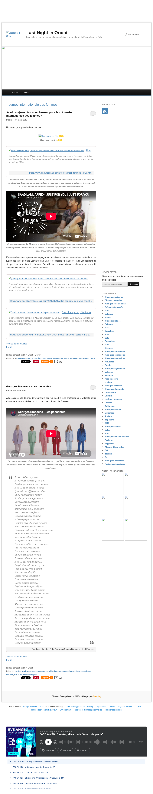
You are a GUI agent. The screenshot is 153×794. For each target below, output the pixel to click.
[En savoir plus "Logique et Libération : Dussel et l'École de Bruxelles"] (136, 516)
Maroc (108, 317)
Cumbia (108, 395)
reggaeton (109, 443)
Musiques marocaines (115, 358)
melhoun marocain (113, 399)
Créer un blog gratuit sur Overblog (79, 706)
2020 (107, 327)
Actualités (109, 361)
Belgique (109, 313)
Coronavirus (110, 392)
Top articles (101, 706)
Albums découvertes (114, 446)
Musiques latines (113, 320)
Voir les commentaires (16, 343)
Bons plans (110, 341)
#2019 (66, 358)
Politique (109, 375)
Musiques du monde (114, 388)
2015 (107, 423)
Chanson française (113, 300)
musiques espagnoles (115, 354)
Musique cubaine (113, 409)
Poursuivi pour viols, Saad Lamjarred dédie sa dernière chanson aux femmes (90, 150)
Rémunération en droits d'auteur (43, 709)
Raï (106, 450)
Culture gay (110, 406)
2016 (107, 433)
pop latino (109, 419)
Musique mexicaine (114, 296)
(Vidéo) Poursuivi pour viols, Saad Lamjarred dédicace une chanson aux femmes (92, 278)
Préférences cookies (113, 709)
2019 (107, 310)
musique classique (113, 385)
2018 (107, 337)
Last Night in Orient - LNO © (33, 706)
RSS (105, 111)
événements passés (114, 307)
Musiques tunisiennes (115, 351)
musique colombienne (115, 303)
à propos (84, 750)
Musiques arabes (113, 426)
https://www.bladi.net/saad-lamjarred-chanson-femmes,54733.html (60, 173)
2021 (107, 334)
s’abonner (50, 750)
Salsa (107, 429)
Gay (106, 457)
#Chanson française (29, 674)
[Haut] (9, 346)
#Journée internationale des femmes (47, 358)
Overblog (96, 696)
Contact (26, 92)
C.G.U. (138, 706)
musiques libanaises (114, 460)
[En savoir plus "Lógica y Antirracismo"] (113, 539)
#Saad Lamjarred (23, 358)
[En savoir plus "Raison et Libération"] (136, 494)
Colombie (109, 412)
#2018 (16, 674)
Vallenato (109, 371)
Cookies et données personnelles (88, 709)
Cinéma (108, 402)
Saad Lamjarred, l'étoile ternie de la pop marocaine (78, 312)
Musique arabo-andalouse (117, 436)
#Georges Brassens (25, 671)
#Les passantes (41, 671)
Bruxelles (109, 330)
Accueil (15, 92)
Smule (108, 365)
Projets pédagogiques (115, 463)
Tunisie (108, 416)
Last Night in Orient (47, 32)
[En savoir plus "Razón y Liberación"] (113, 516)
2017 (107, 344)
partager (67, 750)
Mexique (109, 348)
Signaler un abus (125, 706)
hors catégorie (111, 378)
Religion (109, 324)
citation (108, 382)
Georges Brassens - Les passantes (28, 386)
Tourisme (109, 453)
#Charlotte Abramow (58, 671)
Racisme (109, 440)
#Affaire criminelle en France (82, 358)
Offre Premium (65, 709)
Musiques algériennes (115, 368)
